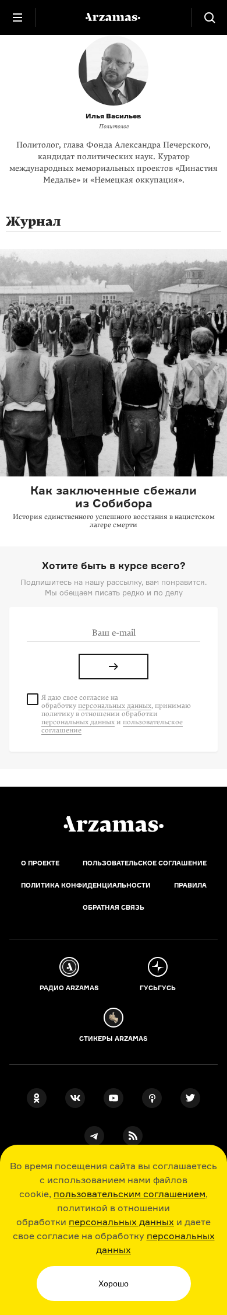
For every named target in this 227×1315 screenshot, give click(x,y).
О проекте (40, 863)
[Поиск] (209, 17)
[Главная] (113, 824)
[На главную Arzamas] (113, 17)
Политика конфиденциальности (86, 885)
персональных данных (121, 1222)
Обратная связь (113, 907)
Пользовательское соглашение (145, 863)
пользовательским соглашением (129, 1194)
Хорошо (113, 1283)
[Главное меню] (17, 17)
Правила (190, 885)
